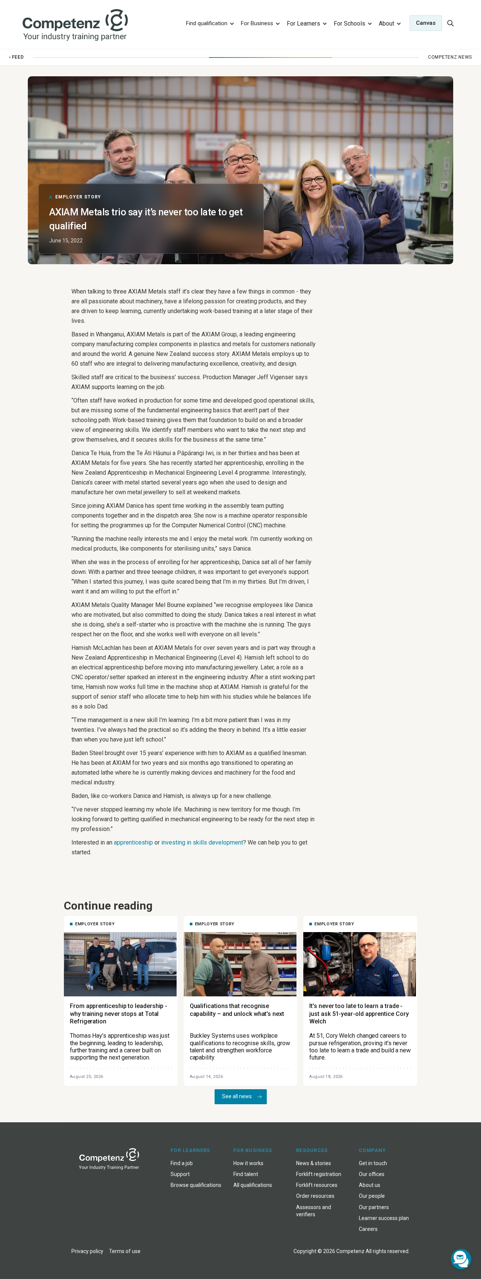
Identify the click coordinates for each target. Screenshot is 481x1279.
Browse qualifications (196, 1185)
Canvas (426, 23)
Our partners (374, 1207)
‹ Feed (16, 57)
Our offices (371, 1174)
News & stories (313, 1163)
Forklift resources (316, 1185)
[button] (209, 23)
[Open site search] (450, 23)
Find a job (182, 1163)
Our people (372, 1196)
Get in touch (373, 1163)
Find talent (245, 1174)
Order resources (315, 1196)
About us (369, 1185)
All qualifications (252, 1185)
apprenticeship (133, 842)
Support (180, 1174)
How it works (248, 1163)
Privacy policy (87, 1251)
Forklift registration (318, 1174)
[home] (99, 25)
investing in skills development (202, 842)
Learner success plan (384, 1218)
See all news (237, 1096)
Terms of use (125, 1251)
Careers (368, 1229)
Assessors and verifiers (313, 1210)
